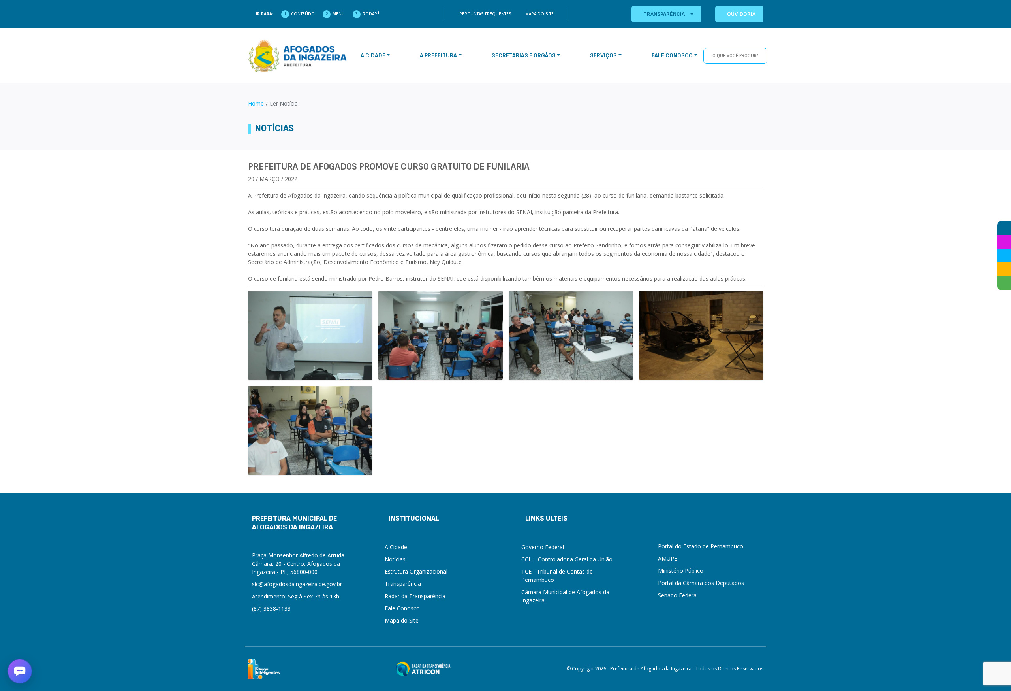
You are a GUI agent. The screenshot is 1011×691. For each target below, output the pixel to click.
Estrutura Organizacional (416, 571)
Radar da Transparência (415, 596)
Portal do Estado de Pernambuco (700, 546)
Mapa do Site (539, 14)
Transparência (403, 583)
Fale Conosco (402, 608)
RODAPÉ (371, 14)
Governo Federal (542, 547)
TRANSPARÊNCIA (664, 14)
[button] (20, 671)
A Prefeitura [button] (438, 55)
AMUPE (667, 558)
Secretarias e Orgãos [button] (524, 55)
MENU (339, 14)
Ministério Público (680, 570)
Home (256, 103)
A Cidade (396, 547)
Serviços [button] (603, 55)
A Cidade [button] (373, 55)
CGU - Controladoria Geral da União (567, 559)
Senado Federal (678, 595)
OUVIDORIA (741, 14)
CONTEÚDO (303, 14)
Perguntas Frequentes (485, 14)
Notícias (395, 559)
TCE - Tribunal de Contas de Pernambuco (557, 575)
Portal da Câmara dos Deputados (701, 583)
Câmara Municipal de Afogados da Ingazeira (565, 596)
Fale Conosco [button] (672, 55)
